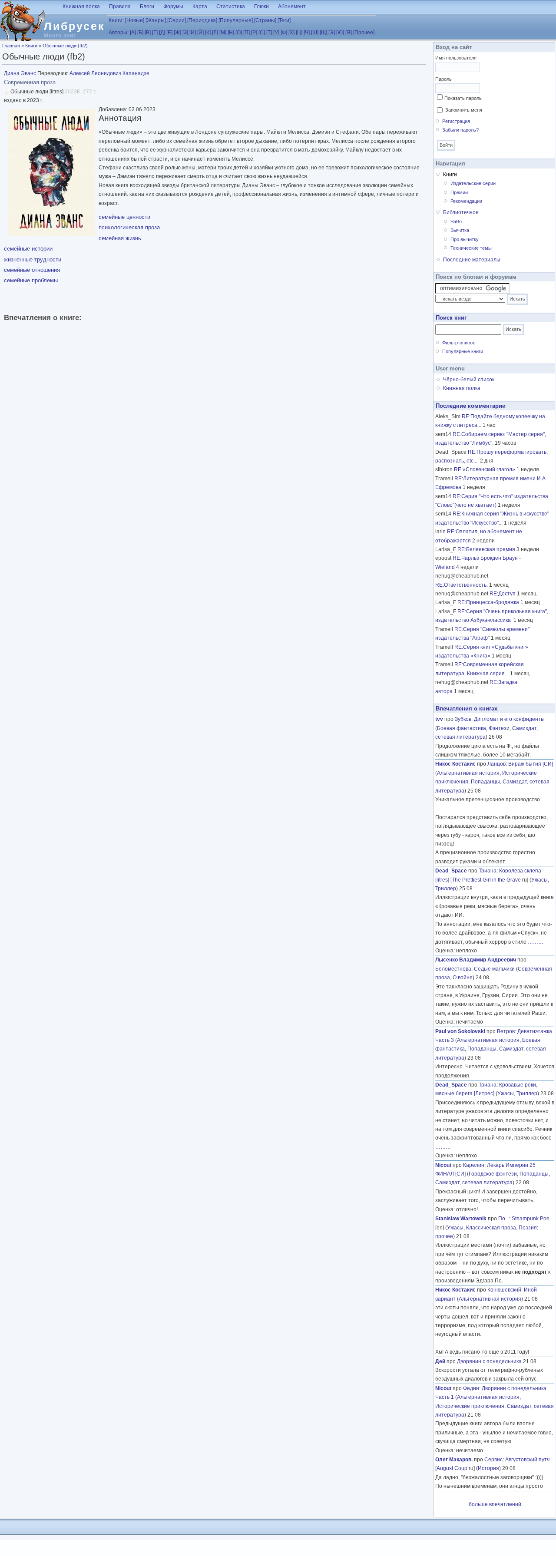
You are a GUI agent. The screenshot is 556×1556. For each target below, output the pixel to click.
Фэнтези (499, 728)
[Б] (140, 33)
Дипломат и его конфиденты (509, 719)
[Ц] (299, 33)
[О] (238, 33)
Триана (487, 871)
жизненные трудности (32, 259)
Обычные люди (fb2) (65, 45)
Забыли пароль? (460, 129)
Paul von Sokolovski (460, 1031)
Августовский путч (527, 1460)
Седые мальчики (494, 969)
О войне (463, 978)
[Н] (231, 33)
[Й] (200, 33)
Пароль (443, 79)
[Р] (254, 33)
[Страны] (265, 20)
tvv (439, 719)
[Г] (155, 33)
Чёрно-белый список (468, 380)
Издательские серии (473, 183)
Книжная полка (81, 6)
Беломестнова (453, 969)
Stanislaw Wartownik (460, 1219)
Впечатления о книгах (466, 708)
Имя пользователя (456, 57)
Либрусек (74, 26)
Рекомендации (466, 201)
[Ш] (314, 33)
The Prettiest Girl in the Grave (486, 880)
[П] (246, 33)
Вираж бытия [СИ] (530, 764)
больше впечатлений (495, 1504)
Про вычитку (464, 239)
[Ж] (177, 33)
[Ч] (307, 33)
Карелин (473, 1165)
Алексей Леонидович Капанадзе (109, 73)
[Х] (291, 33)
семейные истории (28, 248)
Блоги (147, 6)
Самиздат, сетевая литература (474, 1182)
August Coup (452, 1468)
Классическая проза (491, 1228)
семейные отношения (32, 270)
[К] (208, 33)
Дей (440, 1361)
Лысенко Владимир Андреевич (475, 960)
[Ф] (284, 33)
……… (535, 942)
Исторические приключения (469, 1406)
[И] (192, 33)
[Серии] (176, 20)
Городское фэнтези (493, 1174)
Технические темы (471, 248)
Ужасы (539, 880)
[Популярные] (235, 20)
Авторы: (119, 33)
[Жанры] (156, 20)
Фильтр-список (458, 342)
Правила (120, 6)
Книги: (116, 20)
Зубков (463, 719)
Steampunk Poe (530, 1219)
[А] (133, 33)
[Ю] (340, 33)
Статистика (230, 6)
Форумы (173, 6)
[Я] (348, 33)
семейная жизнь (120, 238)
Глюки (261, 6)
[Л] (215, 33)
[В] (148, 33)
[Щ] (323, 33)
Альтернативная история (468, 773)
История (488, 1468)
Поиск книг (451, 317)
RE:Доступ (503, 594)
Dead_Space (451, 871)
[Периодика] (202, 20)
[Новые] (134, 20)
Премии (459, 192)
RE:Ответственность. (461, 585)
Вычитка (459, 230)
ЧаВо (456, 221)
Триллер (445, 888)
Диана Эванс (20, 73)
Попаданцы (485, 782)
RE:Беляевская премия (486, 549)
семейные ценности (124, 217)
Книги (31, 45)
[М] (222, 33)
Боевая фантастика (461, 728)
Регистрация (456, 121)
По (503, 1219)
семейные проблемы (31, 280)
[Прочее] (363, 33)
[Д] (162, 33)
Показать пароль (463, 98)
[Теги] (284, 20)
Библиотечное (461, 212)
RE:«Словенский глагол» (484, 469)
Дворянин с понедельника (489, 1361)
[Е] (169, 33)
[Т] (269, 33)
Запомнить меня (463, 109)
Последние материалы (471, 260)
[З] (185, 33)
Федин (471, 1388)
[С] (261, 33)
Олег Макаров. (454, 1460)
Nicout (443, 1165)
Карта (199, 6)
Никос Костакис (455, 764)
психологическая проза (129, 227)
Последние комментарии (471, 406)
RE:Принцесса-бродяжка (488, 602)
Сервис (493, 1460)
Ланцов (496, 764)
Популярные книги (462, 351)
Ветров (506, 1031)
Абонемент (292, 6)
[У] (276, 33)
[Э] (331, 33)
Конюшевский (504, 1290)
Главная (11, 45)
